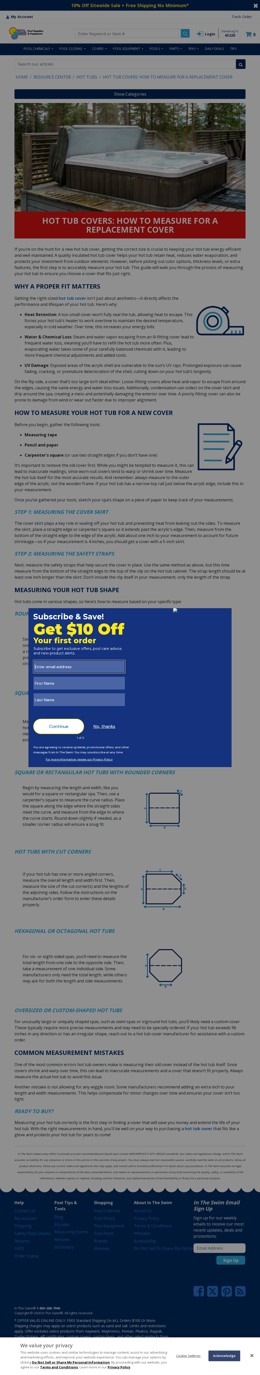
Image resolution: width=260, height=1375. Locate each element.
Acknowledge (224, 1355)
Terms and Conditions (59, 1367)
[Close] (251, 1355)
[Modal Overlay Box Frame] (130, 687)
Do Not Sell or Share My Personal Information (71, 1362)
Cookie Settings (188, 1355)
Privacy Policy (119, 1367)
